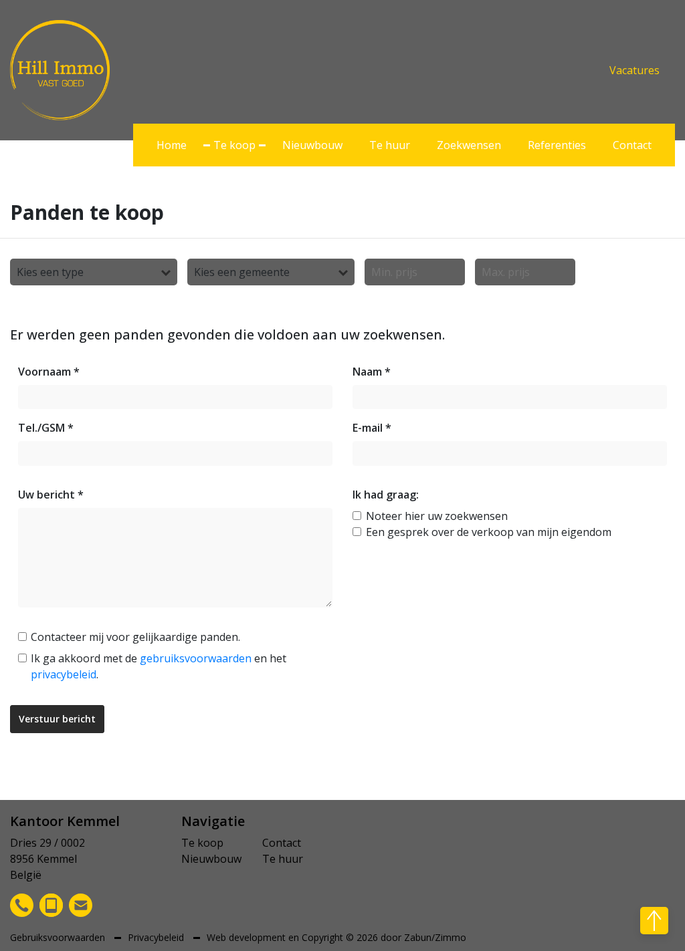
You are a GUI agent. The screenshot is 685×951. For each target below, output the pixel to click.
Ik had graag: (386, 494)
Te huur (389, 145)
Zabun (417, 937)
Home (172, 145)
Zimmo (450, 937)
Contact (632, 145)
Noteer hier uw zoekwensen (437, 516)
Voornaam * (49, 371)
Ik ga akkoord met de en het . (158, 666)
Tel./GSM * (46, 427)
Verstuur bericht (57, 718)
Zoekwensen (469, 145)
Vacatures (634, 70)
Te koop (234, 145)
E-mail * (372, 427)
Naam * (372, 371)
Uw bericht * (51, 494)
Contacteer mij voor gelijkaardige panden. (135, 637)
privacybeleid (63, 674)
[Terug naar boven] (654, 920)
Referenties (557, 145)
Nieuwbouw (312, 145)
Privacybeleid (157, 937)
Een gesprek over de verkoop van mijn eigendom (488, 532)
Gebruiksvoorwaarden (59, 937)
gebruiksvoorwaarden (196, 658)
